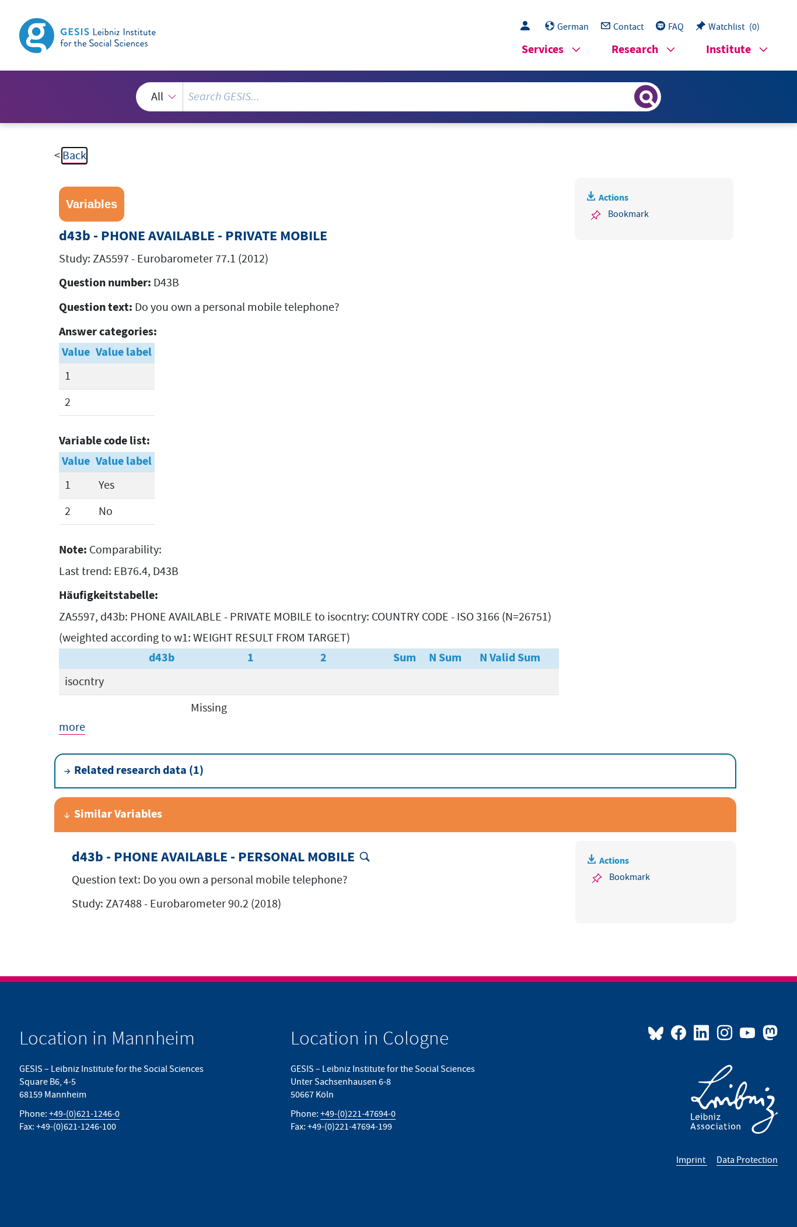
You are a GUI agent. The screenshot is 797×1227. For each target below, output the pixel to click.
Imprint (691, 1160)
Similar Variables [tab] (118, 814)
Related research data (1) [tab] (139, 771)
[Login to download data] (528, 27)
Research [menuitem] (634, 50)
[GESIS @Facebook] (679, 1032)
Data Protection (747, 1160)
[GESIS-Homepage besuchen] (88, 34)
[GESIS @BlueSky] (658, 1032)
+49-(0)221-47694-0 (358, 1114)
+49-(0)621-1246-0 (84, 1114)
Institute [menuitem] (728, 50)
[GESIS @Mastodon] (769, 1032)
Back (74, 155)
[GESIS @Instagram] (725, 1032)
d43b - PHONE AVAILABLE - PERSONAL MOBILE (213, 857)
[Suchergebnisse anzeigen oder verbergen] (646, 96)
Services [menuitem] (543, 50)
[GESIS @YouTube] (748, 1032)
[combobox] (399, 97)
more (72, 727)
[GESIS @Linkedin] (702, 1032)
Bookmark (628, 214)
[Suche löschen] (624, 96)
